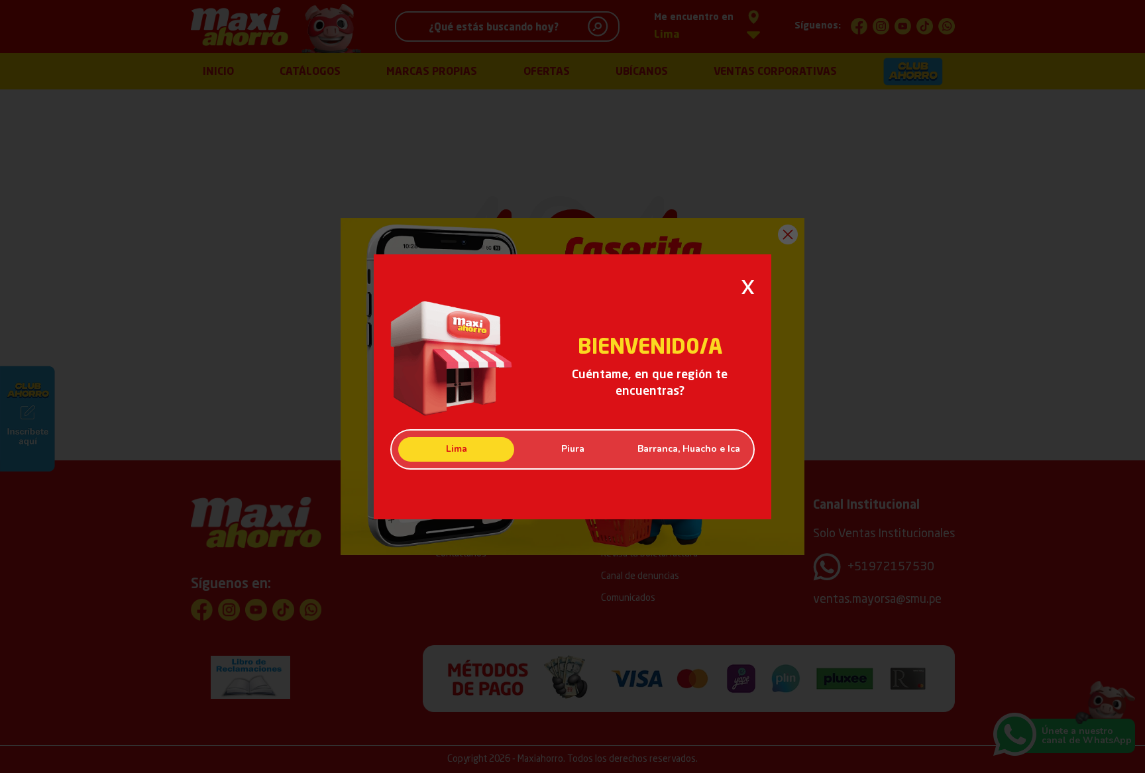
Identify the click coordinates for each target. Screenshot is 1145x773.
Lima (456, 448)
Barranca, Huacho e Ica (688, 448)
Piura (572, 448)
